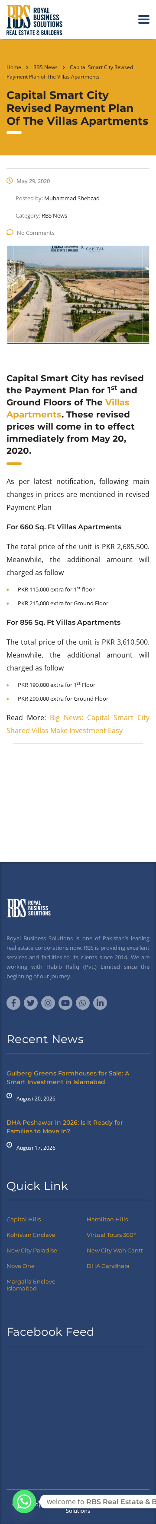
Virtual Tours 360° (111, 1234)
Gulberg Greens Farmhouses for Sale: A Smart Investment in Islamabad (67, 1077)
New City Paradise (31, 1250)
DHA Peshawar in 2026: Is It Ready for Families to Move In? (64, 1127)
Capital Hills (23, 1219)
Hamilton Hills (107, 1219)
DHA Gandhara (108, 1265)
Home (13, 67)
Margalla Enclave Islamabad (30, 1285)
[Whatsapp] (24, 1501)
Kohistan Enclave (30, 1234)
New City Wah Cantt (115, 1250)
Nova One (20, 1265)
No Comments (36, 233)
